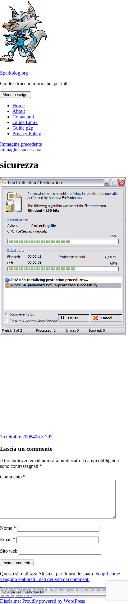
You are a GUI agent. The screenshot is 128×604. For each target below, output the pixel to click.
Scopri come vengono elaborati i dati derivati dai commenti (60, 576)
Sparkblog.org (14, 73)
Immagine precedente (21, 144)
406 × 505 (42, 436)
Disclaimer (10, 601)
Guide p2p (22, 128)
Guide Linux (25, 122)
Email (7, 539)
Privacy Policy (26, 133)
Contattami (23, 116)
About (18, 111)
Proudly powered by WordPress (53, 601)
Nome (8, 528)
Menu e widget (15, 94)
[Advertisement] (64, 384)
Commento (12, 476)
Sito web (8, 551)
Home (18, 105)
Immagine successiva (20, 149)
